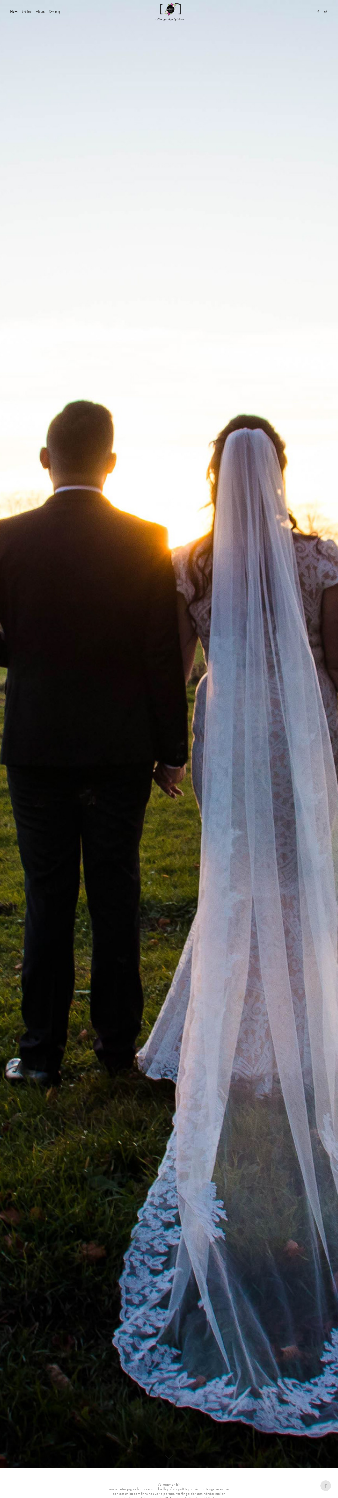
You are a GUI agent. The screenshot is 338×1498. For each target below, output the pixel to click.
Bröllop (27, 11)
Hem (14, 11)
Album (40, 11)
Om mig (54, 11)
